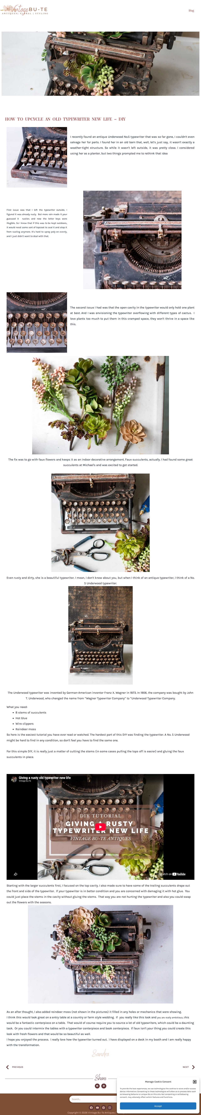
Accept (158, 1106)
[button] (194, 1081)
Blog (191, 10)
